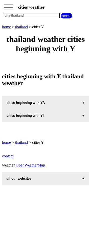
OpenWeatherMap (30, 165)
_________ (8, 5)
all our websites (19, 178)
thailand (21, 27)
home (6, 27)
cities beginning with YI (25, 115)
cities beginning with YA (26, 103)
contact (7, 156)
